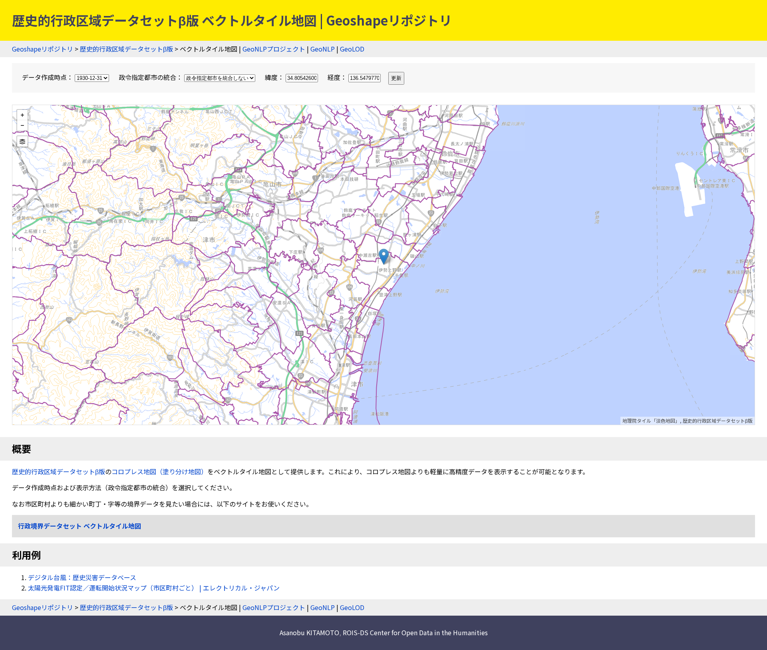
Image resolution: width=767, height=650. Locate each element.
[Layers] (22, 141)
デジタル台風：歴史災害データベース (82, 577)
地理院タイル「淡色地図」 (651, 420)
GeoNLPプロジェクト (273, 49)
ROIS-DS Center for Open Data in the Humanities (415, 632)
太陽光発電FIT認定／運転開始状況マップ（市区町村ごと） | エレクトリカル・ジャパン (154, 587)
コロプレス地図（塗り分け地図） (159, 471)
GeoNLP (322, 49)
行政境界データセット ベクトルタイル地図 (79, 526)
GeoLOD (352, 49)
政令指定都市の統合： (151, 77)
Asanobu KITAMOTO (309, 632)
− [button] (22, 125)
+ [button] (22, 115)
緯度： (275, 77)
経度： (338, 77)
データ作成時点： (48, 77)
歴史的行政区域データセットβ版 (126, 49)
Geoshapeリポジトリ (42, 49)
